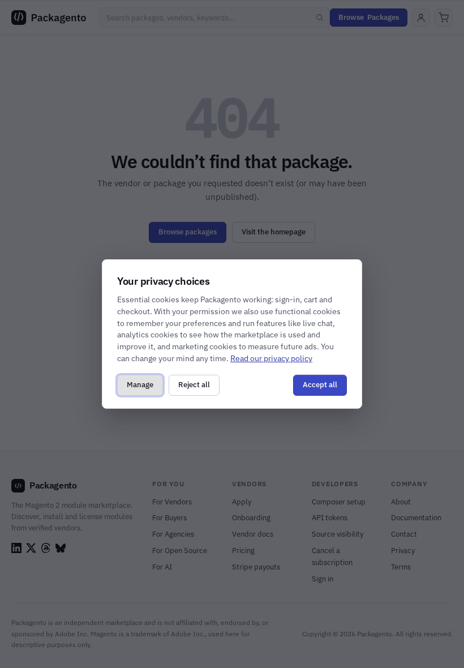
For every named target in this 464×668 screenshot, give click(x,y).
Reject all (194, 384)
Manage (140, 384)
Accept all (320, 384)
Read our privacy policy (271, 358)
